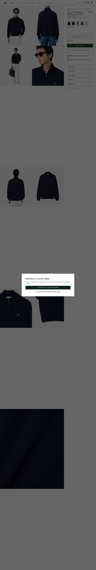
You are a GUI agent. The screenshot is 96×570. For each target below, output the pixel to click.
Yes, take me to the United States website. (48, 287)
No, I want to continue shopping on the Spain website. (48, 291)
